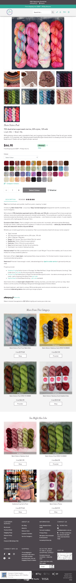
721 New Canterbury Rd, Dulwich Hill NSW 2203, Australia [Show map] (64, 535)
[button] (52, 190)
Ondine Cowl (11, 274)
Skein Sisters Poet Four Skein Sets (20, 348)
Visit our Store (25, 531)
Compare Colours (12, 183)
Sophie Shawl (12, 278)
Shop (20, 356)
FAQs (39, 148)
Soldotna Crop (12, 270)
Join (52, 567)
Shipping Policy (8, 532)
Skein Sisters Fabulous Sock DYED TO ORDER (55, 348)
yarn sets (18, 272)
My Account (7, 527)
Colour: (6, 154)
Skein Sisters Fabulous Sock (20, 456)
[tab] (10, 199)
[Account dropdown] (60, 12)
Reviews (22, 199)
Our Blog (24, 525)
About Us (24, 528)
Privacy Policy (43, 533)
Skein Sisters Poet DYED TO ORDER (20, 396)
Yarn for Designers (27, 536)
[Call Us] (57, 12)
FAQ (5, 538)
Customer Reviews (27, 533)
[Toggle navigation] (69, 12)
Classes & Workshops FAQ (11, 541)
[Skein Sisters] (9, 12)
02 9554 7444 (63, 525)
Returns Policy (8, 535)
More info (17, 297)
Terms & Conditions (44, 530)
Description (10, 199)
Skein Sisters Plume (56, 504)
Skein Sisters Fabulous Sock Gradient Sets (56, 396)
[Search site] (52, 12)
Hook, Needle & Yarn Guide (45, 526)
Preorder (56, 356)
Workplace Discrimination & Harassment (46, 536)
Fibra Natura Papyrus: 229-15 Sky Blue (18, 575)
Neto (71, 579)
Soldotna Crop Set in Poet (20, 504)
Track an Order (8, 530)
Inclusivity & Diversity (45, 540)
